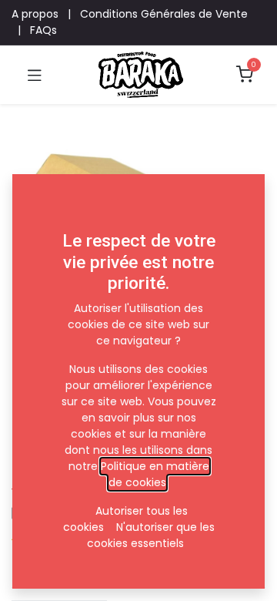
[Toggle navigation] (34, 74)
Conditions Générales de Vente (164, 14)
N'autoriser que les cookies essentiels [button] (151, 535)
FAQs (43, 30)
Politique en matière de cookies (155, 474)
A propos (35, 14)
